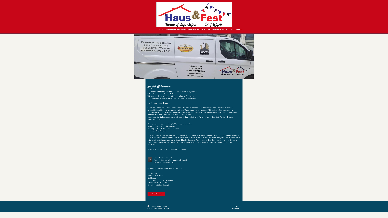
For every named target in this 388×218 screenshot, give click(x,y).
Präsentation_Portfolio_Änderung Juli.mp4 (170, 160)
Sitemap (164, 206)
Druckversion (154, 206)
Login (238, 206)
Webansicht (236, 208)
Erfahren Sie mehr (156, 194)
